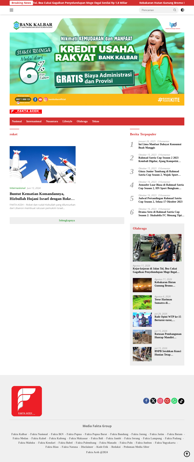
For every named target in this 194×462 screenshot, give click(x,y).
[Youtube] (167, 401)
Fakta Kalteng (57, 438)
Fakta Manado (108, 442)
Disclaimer (87, 447)
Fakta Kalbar (19, 434)
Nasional (17, 121)
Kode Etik (102, 447)
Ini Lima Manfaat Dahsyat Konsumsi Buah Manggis (159, 146)
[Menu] (12, 10)
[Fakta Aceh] (26, 111)
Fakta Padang (173, 438)
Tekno (95, 121)
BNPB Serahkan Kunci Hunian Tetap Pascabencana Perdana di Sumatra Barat (168, 353)
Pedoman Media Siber (136, 447)
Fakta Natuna (70, 447)
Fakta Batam (174, 434)
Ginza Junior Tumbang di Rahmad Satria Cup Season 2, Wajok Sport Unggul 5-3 (158, 173)
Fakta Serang (132, 438)
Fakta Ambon (144, 442)
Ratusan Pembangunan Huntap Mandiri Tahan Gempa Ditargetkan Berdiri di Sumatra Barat (168, 336)
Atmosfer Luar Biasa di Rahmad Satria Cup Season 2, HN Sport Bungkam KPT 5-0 (161, 186)
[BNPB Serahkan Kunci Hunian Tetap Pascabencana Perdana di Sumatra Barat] (142, 354)
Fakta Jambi (113, 438)
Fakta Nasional (39, 434)
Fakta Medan (20, 438)
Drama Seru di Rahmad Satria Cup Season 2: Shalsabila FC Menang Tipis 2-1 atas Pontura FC (160, 214)
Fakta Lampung (152, 438)
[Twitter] (153, 401)
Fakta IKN (57, 434)
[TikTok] (181, 401)
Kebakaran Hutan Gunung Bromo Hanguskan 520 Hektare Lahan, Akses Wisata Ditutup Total (167, 284)
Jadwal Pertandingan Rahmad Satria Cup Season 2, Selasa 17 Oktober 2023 (160, 200)
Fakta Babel (66, 442)
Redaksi (115, 447)
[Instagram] (160, 401)
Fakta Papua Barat (96, 434)
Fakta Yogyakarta (165, 442)
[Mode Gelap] (182, 10)
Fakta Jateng (139, 434)
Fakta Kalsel (38, 438)
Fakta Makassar (78, 438)
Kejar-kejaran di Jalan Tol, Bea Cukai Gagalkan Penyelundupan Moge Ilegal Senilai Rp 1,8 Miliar (155, 270)
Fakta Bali (97, 438)
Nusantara (52, 121)
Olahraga (82, 121)
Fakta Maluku (26, 442)
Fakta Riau (52, 447)
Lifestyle (67, 121)
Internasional (33, 121)
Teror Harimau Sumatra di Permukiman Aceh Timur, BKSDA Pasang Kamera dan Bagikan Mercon (168, 301)
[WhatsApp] (174, 401)
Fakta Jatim (157, 434)
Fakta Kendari (46, 442)
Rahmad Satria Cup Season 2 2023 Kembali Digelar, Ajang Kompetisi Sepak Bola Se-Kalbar (158, 159)
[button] (175, 10)
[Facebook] (146, 401)
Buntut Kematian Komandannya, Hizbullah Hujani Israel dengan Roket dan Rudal (41, 199)
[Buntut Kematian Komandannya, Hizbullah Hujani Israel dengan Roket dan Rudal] (43, 164)
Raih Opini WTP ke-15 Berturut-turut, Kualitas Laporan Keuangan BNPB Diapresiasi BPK (168, 318)
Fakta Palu (126, 442)
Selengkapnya (67, 220)
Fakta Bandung (119, 434)
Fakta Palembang (86, 442)
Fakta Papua (74, 434)
